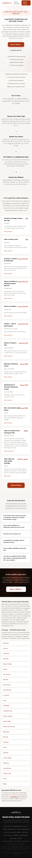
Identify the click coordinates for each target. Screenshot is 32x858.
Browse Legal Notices (9, 829)
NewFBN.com (15, 797)
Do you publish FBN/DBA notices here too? (14, 549)
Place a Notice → (16, 44)
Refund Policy (25, 841)
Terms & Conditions (8, 841)
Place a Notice (25, 2)
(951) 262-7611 (8, 826)
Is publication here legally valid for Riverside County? (13, 541)
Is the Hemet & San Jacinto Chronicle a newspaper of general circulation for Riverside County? (14, 517)
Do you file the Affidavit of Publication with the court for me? (13, 526)
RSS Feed (25, 832)
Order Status (8, 835)
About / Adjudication (23, 829)
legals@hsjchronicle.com (20, 826)
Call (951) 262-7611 (16, 50)
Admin (20, 838)
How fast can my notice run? (12, 534)
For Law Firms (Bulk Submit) (12, 832)
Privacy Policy (17, 841)
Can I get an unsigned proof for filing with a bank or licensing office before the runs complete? (14, 558)
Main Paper (13, 838)
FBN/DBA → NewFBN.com (20, 835)
